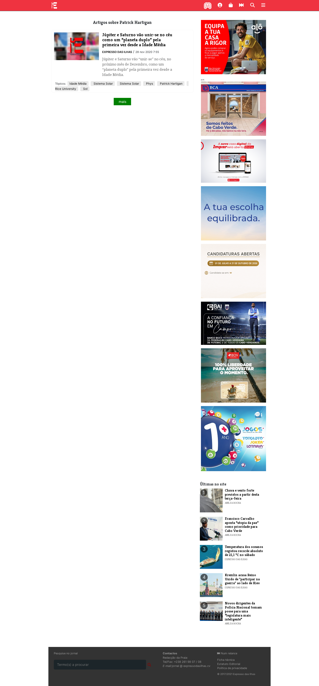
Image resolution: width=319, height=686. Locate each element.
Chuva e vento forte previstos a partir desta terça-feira (242, 494)
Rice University (65, 88)
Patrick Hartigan (171, 83)
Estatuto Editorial (228, 664)
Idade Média (78, 83)
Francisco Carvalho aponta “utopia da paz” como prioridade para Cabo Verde (242, 524)
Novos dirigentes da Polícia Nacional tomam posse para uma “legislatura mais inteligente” (243, 611)
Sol (84, 88)
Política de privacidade (232, 668)
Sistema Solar (103, 83)
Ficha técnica (226, 659)
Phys (149, 83)
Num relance (228, 653)
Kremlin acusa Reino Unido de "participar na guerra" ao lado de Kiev (242, 579)
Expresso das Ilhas (117, 52)
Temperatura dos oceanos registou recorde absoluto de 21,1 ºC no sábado (244, 551)
